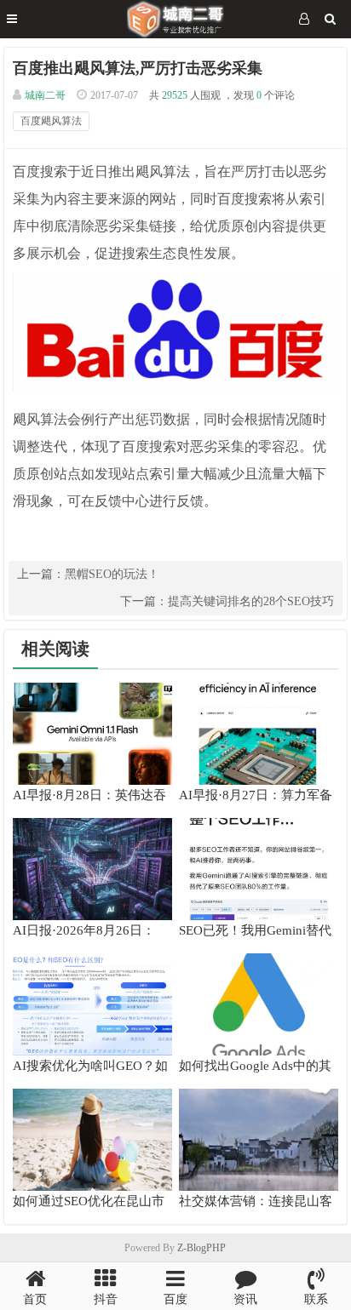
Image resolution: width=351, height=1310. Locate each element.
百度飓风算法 (51, 121)
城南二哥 (45, 95)
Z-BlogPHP (201, 1248)
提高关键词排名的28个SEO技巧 (251, 601)
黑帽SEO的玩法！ (112, 574)
